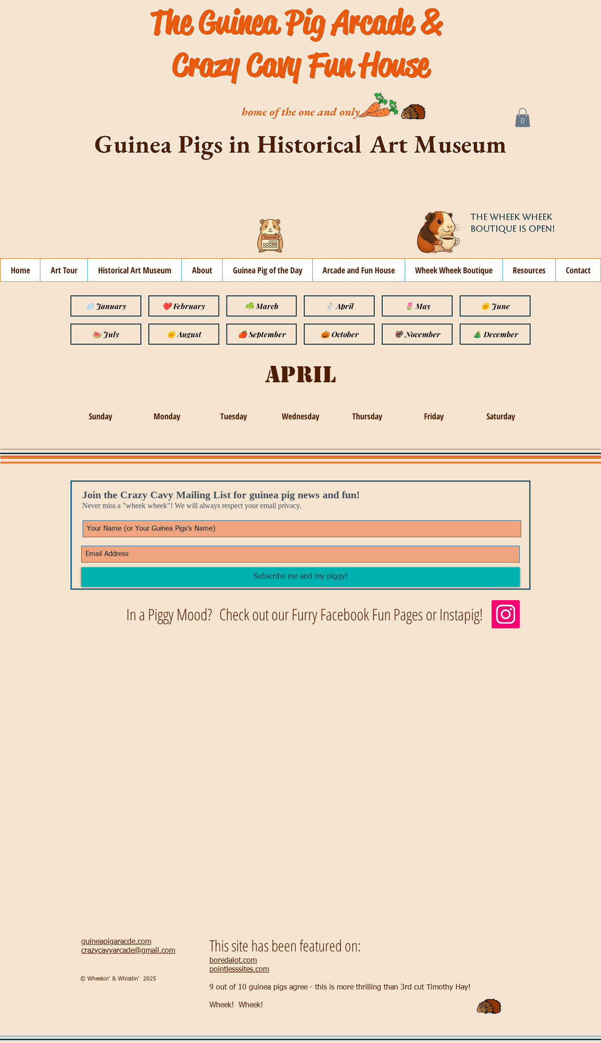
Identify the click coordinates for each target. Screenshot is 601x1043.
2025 (149, 979)
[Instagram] (506, 614)
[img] (100, 416)
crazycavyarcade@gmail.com (128, 951)
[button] (523, 117)
